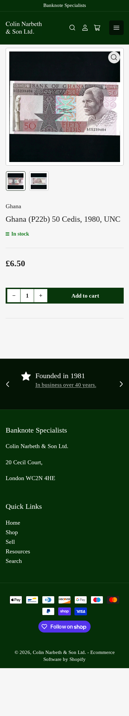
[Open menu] (116, 27)
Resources (18, 551)
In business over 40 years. (65, 385)
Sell (10, 541)
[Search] (72, 27)
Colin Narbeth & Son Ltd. (59, 652)
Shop (12, 532)
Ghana (13, 206)
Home (13, 522)
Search (14, 561)
